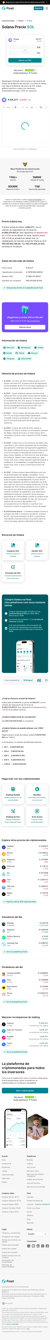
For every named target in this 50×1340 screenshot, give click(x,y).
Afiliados (30, 1215)
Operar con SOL (25, 60)
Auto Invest (31, 1167)
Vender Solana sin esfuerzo (37, 555)
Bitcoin (10, 853)
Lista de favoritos (33, 1183)
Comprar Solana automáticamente (37, 821)
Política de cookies (9, 1249)
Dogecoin (11, 859)
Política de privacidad (10, 1245)
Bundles (30, 1160)
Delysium (11, 930)
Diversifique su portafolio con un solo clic (37, 799)
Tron (9, 880)
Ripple (9, 893)
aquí (28, 1328)
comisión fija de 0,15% (18, 613)
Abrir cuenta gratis (25, 1090)
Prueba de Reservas (35, 1201)
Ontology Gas (12, 943)
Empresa (30, 1197)
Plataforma (6, 1167)
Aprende (30, 1223)
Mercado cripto (33, 1171)
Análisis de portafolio (35, 1179)
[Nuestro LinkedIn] (38, 1246)
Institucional (6, 1164)
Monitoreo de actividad (36, 1187)
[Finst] (8, 8)
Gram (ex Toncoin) (14, 1030)
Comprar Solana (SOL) (10, 1212)
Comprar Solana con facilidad (13, 555)
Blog (28, 1219)
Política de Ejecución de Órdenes (11, 1256)
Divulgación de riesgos (11, 1237)
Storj (9, 980)
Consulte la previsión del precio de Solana (13, 577)
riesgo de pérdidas (35, 199)
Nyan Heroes (12, 986)
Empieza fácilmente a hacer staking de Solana (13, 821)
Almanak (10, 923)
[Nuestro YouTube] (33, 1246)
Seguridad (6, 1178)
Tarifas (4, 1171)
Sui (8, 873)
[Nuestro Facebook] (47, 1246)
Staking (30, 1164)
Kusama (10, 1037)
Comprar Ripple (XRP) (10, 1204)
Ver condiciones (33, 321)
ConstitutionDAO (13, 973)
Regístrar (38, 8)
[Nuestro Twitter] (29, 1246)
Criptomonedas (8, 1175)
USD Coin (10, 886)
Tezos (9, 1043)
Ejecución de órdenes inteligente (35, 1175)
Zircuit (9, 993)
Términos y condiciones (11, 1233)
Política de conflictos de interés (11, 1241)
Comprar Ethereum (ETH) (11, 1201)
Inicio (4, 1160)
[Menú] (46, 8)
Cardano (10, 846)
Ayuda (29, 1212)
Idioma (29, 1229)
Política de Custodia (9, 1252)
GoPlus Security (13, 936)
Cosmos (10, 1023)
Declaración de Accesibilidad (8, 1261)
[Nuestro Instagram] (43, 1246)
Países (4, 1182)
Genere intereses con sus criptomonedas (13, 799)
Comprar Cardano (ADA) (11, 1208)
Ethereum (11, 866)
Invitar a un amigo (33, 1208)
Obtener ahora (25, 327)
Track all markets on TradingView (25, 149)
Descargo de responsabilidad (8, 1266)
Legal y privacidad (12, 1324)
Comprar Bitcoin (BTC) (10, 1197)
